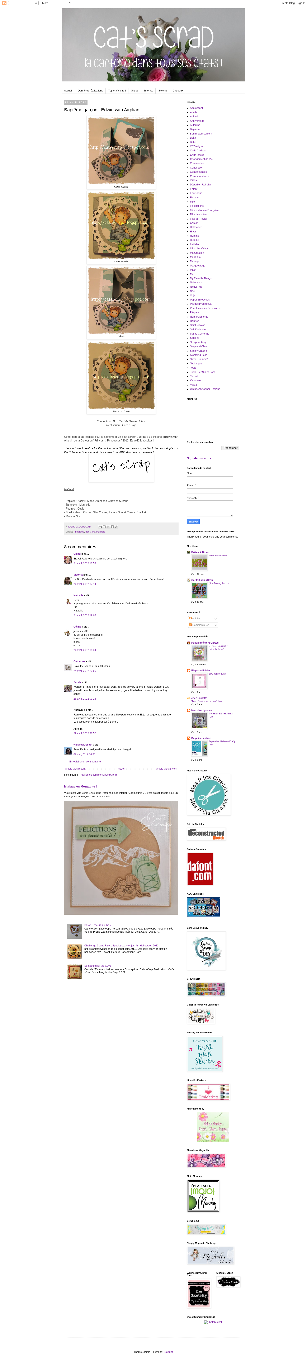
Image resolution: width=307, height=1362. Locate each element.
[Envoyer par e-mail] (100, 527)
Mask (193, 269)
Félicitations (197, 205)
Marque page (197, 265)
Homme (194, 235)
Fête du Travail (198, 218)
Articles (196, 618)
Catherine (79, 661)
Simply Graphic (198, 350)
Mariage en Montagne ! (80, 786)
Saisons (194, 337)
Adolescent (196, 108)
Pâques (194, 312)
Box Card (90, 531)
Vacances (195, 380)
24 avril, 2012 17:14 (85, 584)
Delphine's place (201, 738)
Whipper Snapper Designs (205, 389)
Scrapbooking (198, 342)
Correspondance (199, 176)
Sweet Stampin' (199, 359)
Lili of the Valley (199, 248)
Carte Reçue (197, 154)
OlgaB (77, 553)
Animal (194, 116)
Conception (196, 167)
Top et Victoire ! (117, 90)
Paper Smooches (200, 299)
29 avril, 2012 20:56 (85, 733)
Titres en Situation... (219, 555)
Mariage (194, 261)
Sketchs (162, 90)
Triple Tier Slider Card (202, 372)
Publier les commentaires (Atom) (98, 774)
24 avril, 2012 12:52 (85, 563)
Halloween (196, 227)
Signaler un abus (199, 458)
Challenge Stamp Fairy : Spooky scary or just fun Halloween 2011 (121, 945)
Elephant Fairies (201, 670)
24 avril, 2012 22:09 (85, 671)
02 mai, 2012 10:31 (84, 754)
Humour (194, 239)
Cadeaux (178, 90)
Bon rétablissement (201, 133)
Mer (192, 274)
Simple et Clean (199, 346)
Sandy (77, 682)
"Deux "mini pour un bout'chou (206, 701)
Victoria (78, 574)
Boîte (193, 137)
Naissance (196, 282)
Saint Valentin (198, 329)
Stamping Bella (198, 355)
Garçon (194, 223)
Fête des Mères (199, 214)
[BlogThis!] (104, 527)
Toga (193, 367)
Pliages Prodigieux (201, 303)
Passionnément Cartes (205, 642)
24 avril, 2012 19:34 (85, 650)
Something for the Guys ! (98, 965)
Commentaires (200, 625)
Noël (192, 291)
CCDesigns (196, 146)
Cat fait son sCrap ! (202, 580)
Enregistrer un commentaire (85, 761)
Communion (197, 163)
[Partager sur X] (108, 527)
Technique (196, 363)
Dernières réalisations (90, 90)
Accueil (68, 90)
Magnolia (100, 531)
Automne (195, 125)
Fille (192, 201)
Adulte (193, 112)
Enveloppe (196, 193)
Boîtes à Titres (200, 552)
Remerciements (199, 316)
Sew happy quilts (217, 673)
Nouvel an (196, 286)
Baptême (79, 531)
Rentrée (194, 321)
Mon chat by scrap (202, 710)
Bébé (193, 142)
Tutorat (194, 376)
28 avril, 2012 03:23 (85, 698)
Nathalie (78, 595)
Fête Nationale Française (204, 210)
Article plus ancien (166, 768)
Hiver (193, 231)
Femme (194, 197)
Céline (77, 626)
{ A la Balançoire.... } (219, 583)
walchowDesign (83, 744)
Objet (193, 295)
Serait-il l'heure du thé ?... (98, 925)
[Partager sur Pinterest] (116, 527)
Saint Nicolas (197, 325)
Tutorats (148, 90)
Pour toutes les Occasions (204, 308)
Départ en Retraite (200, 184)
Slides (134, 90)
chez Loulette (199, 698)
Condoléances (198, 171)
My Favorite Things (201, 278)
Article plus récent (75, 768)
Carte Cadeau (198, 150)
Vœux (193, 384)
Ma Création (197, 252)
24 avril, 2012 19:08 (85, 615)
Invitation (195, 244)
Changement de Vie (201, 159)
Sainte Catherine (199, 333)
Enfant (193, 189)
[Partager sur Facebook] (112, 527)
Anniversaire (197, 120)
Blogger (168, 1352)
